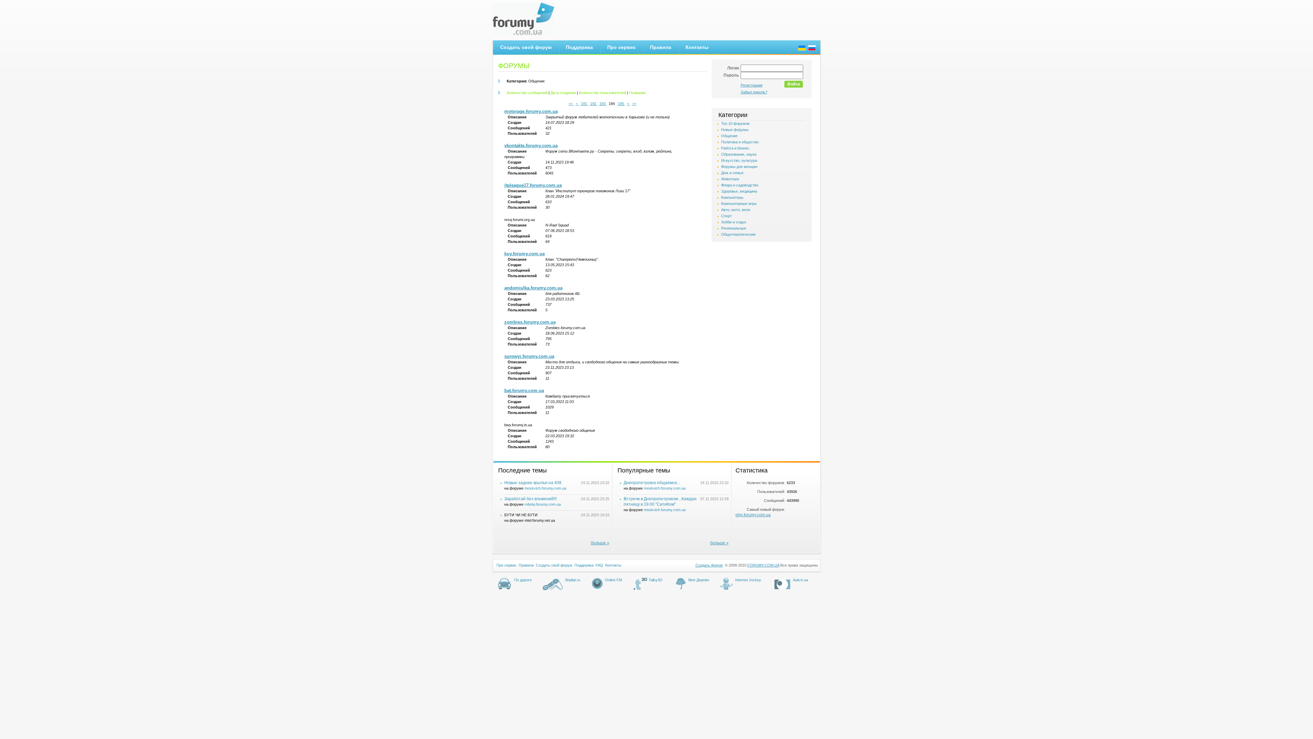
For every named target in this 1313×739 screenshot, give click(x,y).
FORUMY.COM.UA (763, 565)
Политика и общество (740, 142)
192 (593, 104)
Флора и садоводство (739, 185)
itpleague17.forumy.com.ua (533, 185)
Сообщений (519, 128)
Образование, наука (738, 154)
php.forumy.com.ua (753, 515)
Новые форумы (734, 130)
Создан (514, 122)
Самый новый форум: (766, 509)
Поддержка (579, 47)
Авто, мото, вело (735, 210)
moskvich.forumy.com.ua (545, 488)
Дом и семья (732, 173)
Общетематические (738, 234)
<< (571, 104)
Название (637, 93)
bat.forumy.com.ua (524, 390)
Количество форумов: (766, 483)
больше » (600, 543)
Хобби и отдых (733, 222)
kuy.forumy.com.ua (524, 253)
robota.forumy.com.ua (543, 504)
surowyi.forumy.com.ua (529, 356)
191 (584, 104)
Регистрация (751, 85)
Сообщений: (774, 500)
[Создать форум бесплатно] (526, 19)
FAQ (599, 565)
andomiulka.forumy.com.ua (533, 287)
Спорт (726, 216)
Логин (733, 68)
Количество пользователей (602, 93)
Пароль (731, 75)
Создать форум (709, 565)
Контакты (697, 47)
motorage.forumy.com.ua (531, 111)
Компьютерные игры (739, 204)
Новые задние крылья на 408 (532, 482)
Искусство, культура (739, 160)
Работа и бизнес (735, 148)
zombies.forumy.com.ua (530, 322)
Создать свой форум (526, 47)
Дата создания (563, 93)
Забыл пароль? (754, 92)
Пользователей (522, 133)
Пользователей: (771, 492)
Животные (730, 179)
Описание (517, 117)
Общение (526, 81)
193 (603, 104)
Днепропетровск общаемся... (652, 482)
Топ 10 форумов (735, 123)
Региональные (733, 228)
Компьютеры (732, 197)
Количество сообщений (527, 93)
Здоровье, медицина (739, 191)
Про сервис (621, 47)
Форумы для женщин (739, 167)
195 (621, 104)
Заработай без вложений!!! (530, 498)
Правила (660, 47)
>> (634, 104)
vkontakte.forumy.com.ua (531, 145)
